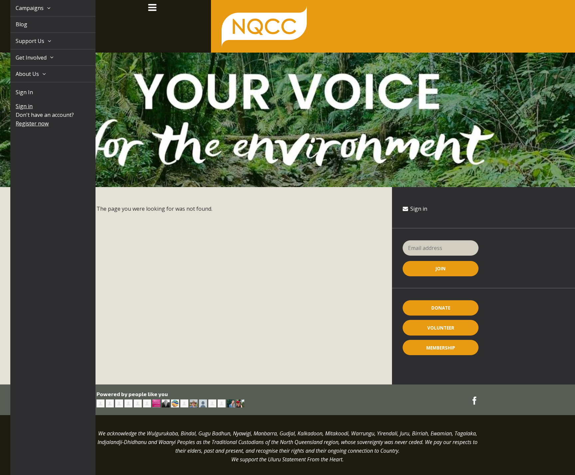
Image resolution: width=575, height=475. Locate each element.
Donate (440, 308)
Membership (440, 348)
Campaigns (22, 8)
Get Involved (24, 57)
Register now (24, 123)
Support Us (23, 41)
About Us (20, 74)
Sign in (16, 106)
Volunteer (440, 328)
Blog (14, 24)
